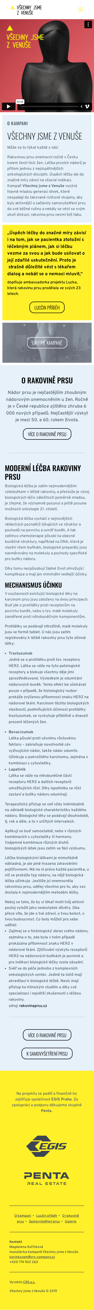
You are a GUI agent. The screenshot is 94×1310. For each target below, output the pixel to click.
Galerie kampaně (47, 342)
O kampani (22, 1216)
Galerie (70, 1222)
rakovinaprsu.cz (33, 1006)
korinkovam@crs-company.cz (32, 1257)
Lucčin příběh (47, 307)
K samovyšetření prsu (47, 1053)
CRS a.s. (29, 1282)
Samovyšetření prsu (44, 1222)
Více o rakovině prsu (47, 434)
